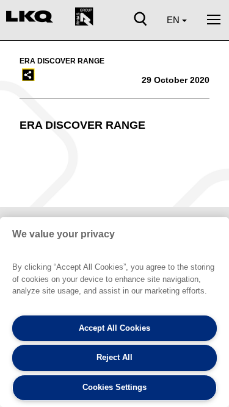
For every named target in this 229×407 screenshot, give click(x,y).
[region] (114, 312)
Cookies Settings (114, 387)
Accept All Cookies (114, 328)
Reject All (114, 357)
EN (174, 20)
